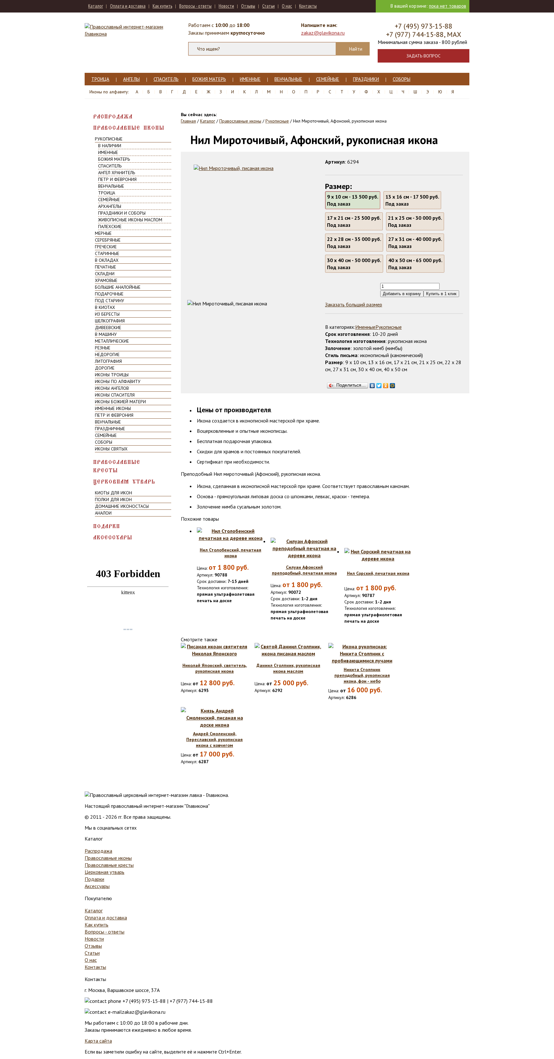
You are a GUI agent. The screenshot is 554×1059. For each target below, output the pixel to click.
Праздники (366, 79)
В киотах (105, 307)
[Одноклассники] (385, 384)
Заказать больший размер (353, 304)
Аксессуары (112, 537)
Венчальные (288, 79)
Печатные (105, 267)
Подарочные (109, 294)
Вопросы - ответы (195, 6)
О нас (287, 6)
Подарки (106, 526)
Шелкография (110, 321)
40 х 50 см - (415, 263)
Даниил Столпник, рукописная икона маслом (288, 668)
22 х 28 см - (354, 242)
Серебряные (108, 240)
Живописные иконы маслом (130, 220)
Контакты (308, 6)
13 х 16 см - (412, 200)
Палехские (110, 226)
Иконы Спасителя (115, 395)
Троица (100, 79)
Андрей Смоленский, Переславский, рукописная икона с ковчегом (214, 739)
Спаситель (166, 79)
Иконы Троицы (112, 375)
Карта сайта (98, 1041)
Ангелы (131, 79)
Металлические (112, 341)
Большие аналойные (117, 287)
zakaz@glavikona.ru (323, 33)
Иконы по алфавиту (117, 381)
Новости (226, 6)
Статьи (268, 6)
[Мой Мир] (392, 384)
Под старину (109, 300)
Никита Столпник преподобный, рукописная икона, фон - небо (362, 675)
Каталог (95, 6)
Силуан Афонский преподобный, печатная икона (304, 570)
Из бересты (107, 314)
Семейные (327, 79)
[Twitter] (379, 384)
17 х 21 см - (354, 221)
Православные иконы (128, 127)
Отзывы (248, 6)
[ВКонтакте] (372, 384)
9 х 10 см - (352, 200)
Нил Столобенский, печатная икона (230, 553)
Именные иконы (113, 408)
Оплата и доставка (128, 6)
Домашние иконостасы (122, 506)
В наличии (109, 146)
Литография (108, 361)
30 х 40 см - (354, 263)
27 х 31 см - (415, 242)
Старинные (107, 253)
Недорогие (107, 354)
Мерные (103, 233)
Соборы (401, 79)
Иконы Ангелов (112, 388)
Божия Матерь (209, 79)
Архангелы (109, 206)
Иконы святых (111, 449)
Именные (250, 79)
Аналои (103, 513)
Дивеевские (108, 327)
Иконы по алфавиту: (109, 92)
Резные (102, 348)
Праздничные (110, 428)
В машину (106, 334)
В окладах (107, 260)
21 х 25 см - (415, 221)
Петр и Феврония (117, 179)
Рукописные (108, 139)
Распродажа (113, 116)
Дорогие (104, 368)
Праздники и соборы (122, 213)
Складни (104, 274)
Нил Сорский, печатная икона (378, 573)
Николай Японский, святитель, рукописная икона (214, 668)
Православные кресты (116, 466)
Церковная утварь (124, 481)
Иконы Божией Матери (120, 402)
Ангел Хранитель (116, 172)
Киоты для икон (113, 493)
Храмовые (106, 280)
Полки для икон (113, 499)
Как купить (162, 6)
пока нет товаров (447, 6)
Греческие (106, 247)
